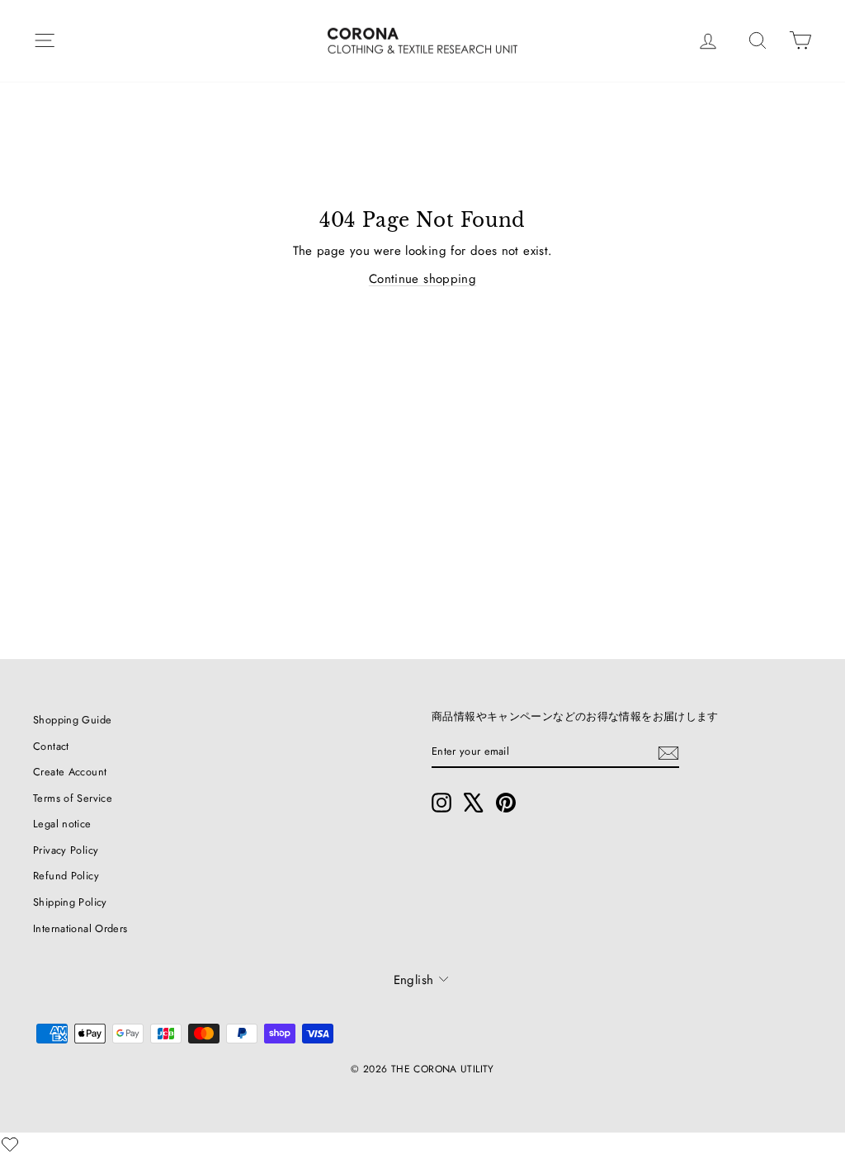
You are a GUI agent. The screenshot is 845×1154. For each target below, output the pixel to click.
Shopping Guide (72, 720)
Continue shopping (422, 279)
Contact (51, 746)
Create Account (69, 772)
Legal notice (62, 823)
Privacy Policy (65, 850)
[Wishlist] (10, 1144)
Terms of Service (72, 798)
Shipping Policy (70, 902)
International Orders (80, 928)
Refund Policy (66, 875)
